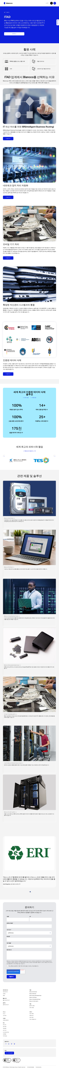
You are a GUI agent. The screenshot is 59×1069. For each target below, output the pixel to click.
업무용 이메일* (10, 923)
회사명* (8, 936)
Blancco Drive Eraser (33, 991)
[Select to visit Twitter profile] (11, 1044)
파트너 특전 (31, 1013)
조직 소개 (4, 1030)
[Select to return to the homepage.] (8, 3)
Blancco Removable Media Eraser (35, 995)
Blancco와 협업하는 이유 (30, 451)
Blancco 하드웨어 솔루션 (33, 1001)
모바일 (4, 993)
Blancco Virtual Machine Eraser (34, 999)
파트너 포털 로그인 (32, 1019)
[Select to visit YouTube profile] (14, 1044)
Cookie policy (38, 1067)
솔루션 (8, 12)
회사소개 (4, 1024)
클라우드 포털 (31, 1005)
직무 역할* (9, 943)
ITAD (4, 995)
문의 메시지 (9, 949)
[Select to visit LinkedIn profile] (9, 1044)
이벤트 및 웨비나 (6, 1020)
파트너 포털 (31, 1007)
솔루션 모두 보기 (6, 1004)
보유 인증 (26, 397)
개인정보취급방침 (30, 1067)
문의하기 (14, 33)
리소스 (4, 1013)
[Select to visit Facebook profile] (6, 1044)
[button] (28, 891)
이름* (8, 916)
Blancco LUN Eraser (33, 997)
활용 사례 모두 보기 (6, 1000)
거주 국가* (9, 929)
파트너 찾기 (31, 1017)
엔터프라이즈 (5, 991)
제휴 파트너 (31, 1015)
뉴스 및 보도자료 (6, 1032)
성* (30, 916)
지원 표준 (34, 397)
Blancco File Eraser (32, 993)
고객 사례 (4, 1015)
